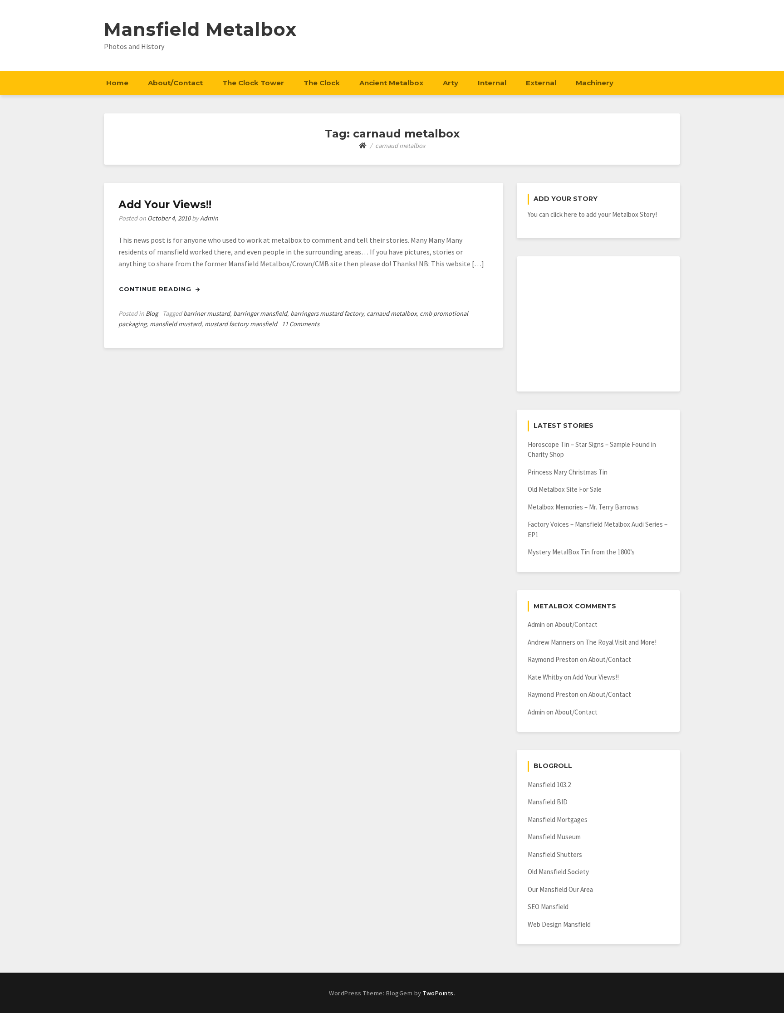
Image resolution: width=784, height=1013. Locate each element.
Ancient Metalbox (391, 82)
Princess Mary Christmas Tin (568, 472)
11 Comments (300, 324)
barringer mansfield (260, 313)
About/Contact (175, 82)
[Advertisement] (598, 324)
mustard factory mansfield (241, 324)
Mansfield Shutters (555, 854)
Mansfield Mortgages (558, 819)
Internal (492, 82)
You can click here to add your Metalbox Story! (592, 214)
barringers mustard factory (326, 313)
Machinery (594, 82)
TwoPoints (438, 993)
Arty (450, 82)
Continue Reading (156, 289)
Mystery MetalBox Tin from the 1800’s (581, 552)
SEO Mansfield (548, 906)
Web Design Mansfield (559, 924)
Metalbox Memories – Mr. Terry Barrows (583, 507)
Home (117, 82)
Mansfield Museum (554, 836)
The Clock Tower (253, 82)
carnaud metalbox (391, 313)
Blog (152, 313)
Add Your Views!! (164, 204)
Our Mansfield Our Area (560, 889)
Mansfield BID (548, 802)
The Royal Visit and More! (621, 642)
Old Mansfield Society (558, 871)
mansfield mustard (175, 324)
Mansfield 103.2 (549, 784)
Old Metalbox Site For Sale (565, 489)
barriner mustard (206, 313)
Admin (209, 218)
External (541, 82)
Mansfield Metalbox (200, 29)
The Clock (322, 82)
